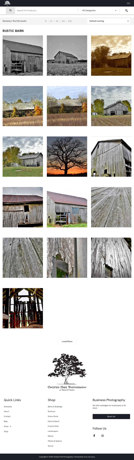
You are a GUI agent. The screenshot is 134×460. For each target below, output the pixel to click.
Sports (50, 446)
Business (51, 411)
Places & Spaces (55, 441)
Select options (25, 75)
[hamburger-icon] (128, 3)
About (6, 411)
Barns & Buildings (55, 406)
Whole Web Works (89, 457)
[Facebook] (94, 435)
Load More (67, 341)
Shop (6, 431)
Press (6, 426)
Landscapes (53, 431)
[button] (126, 10)
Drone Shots (53, 416)
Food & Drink (53, 426)
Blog (5, 421)
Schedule (8, 406)
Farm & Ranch (53, 421)
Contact (7, 416)
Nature (50, 436)
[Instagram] (102, 435)
